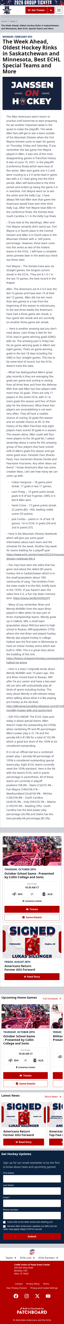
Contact (19, 1283)
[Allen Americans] (7, 10)
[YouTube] (48, 1296)
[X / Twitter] (37, 1296)
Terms (46, 1283)
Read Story (33, 976)
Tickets (34, 909)
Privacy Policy (32, 1283)
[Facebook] (16, 1296)
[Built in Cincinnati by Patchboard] (32, 1310)
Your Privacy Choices (16, 1288)
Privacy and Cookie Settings (44, 1288)
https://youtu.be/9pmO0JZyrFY (31, 598)
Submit (32, 1236)
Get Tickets (38, 10)
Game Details (34, 917)
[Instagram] (26, 1296)
